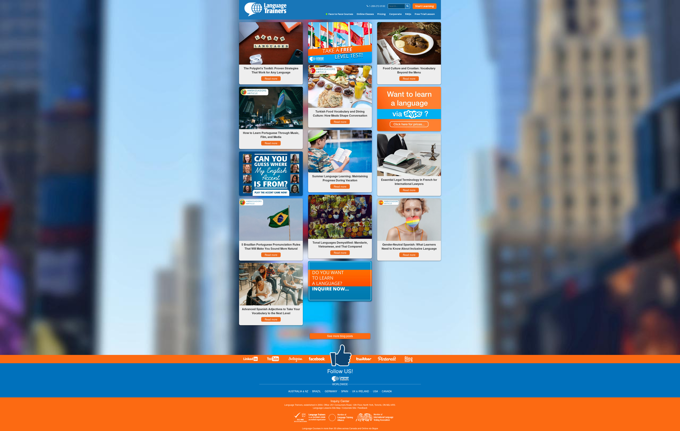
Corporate (395, 14)
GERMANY (331, 391)
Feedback (362, 407)
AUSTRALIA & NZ (298, 391)
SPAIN (344, 391)
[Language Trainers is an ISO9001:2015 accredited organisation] (310, 417)
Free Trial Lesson (425, 14)
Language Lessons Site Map (327, 407)
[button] (407, 6)
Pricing (381, 14)
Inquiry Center (340, 401)
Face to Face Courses (340, 14)
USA (375, 391)
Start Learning (424, 6)
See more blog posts (340, 336)
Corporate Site (349, 407)
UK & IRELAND (360, 391)
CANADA (387, 391)
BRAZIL (316, 391)
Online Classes (365, 14)
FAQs (408, 14)
